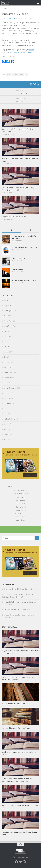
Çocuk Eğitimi (8, 310)
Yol (26, 74)
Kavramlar (7, 377)
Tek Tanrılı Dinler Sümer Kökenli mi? (17, 610)
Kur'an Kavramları (10, 388)
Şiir (5, 408)
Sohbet (6, 424)
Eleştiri (6, 341)
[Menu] (38, 2)
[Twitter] (34, 84)
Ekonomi (5, 8)
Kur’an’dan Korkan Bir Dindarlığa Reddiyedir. (20, 589)
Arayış (9, 74)
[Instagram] (38, 84)
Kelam (6, 383)
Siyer (5, 414)
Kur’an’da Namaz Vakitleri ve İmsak (25, 247)
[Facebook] (31, 84)
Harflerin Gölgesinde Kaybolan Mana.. (16, 728)
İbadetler (7, 362)
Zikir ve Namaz (17, 269)
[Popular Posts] (11, 230)
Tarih (5, 429)
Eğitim (6, 331)
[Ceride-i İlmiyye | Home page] (6, 3)
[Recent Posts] (30, 230)
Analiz (6, 300)
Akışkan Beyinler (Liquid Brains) (14, 216)
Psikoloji (7, 393)
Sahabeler (7, 403)
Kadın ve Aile (8, 372)
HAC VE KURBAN (18, 258)
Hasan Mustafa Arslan (12, 19)
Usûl (5, 439)
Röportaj (7, 398)
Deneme (7, 316)
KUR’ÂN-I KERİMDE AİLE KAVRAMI (15, 704)
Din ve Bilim (8, 321)
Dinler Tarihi (8, 326)
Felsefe (6, 347)
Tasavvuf (7, 434)
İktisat (21, 74)
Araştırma (7, 305)
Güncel (6, 352)
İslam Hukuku (9, 367)
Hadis (6, 357)
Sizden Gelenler (10, 419)
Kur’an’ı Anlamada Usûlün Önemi (24, 280)
